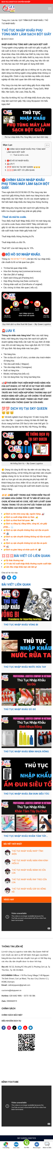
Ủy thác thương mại (14, 560)
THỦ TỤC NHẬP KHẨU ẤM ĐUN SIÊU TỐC (26, 793)
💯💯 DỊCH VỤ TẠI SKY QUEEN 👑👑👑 (23, 167)
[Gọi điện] (26, 1143)
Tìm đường (6, 1147)
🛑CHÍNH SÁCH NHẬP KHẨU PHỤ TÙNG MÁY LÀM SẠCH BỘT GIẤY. (26, 150)
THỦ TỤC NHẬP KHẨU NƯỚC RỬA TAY (25, 666)
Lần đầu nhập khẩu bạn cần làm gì (21, 567)
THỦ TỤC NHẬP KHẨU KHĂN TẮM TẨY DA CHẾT (25, 836)
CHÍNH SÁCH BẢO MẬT (12, 1015)
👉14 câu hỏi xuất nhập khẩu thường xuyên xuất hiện (27, 563)
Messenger (37, 1147)
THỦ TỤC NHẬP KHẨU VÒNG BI (21, 624)
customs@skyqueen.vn (11, 990)
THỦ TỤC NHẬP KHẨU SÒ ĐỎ (20, 709)
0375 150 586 (29, 996)
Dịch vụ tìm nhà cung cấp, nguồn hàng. (23, 514)
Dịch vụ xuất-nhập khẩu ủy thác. (20, 517)
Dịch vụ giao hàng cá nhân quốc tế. (22, 549)
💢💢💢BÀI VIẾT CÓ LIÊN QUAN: (21, 170)
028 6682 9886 (15, 996)
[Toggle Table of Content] (46, 145)
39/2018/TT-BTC (19, 259)
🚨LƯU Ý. (11, 164)
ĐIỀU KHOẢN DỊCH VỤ (11, 1021)
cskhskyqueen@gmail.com (19, 985)
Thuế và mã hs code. (21, 155)
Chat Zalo (16, 1147)
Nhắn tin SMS (47, 1147)
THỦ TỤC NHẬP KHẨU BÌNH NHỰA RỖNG (26, 751)
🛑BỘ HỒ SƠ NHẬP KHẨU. (18, 161)
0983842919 (12, 1001)
